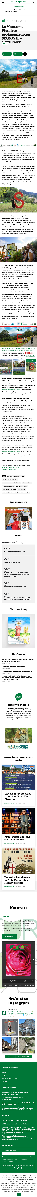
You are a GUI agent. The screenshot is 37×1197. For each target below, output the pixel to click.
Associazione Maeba (13, 476)
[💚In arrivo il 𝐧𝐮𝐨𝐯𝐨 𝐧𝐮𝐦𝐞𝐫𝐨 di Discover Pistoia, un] (10, 1027)
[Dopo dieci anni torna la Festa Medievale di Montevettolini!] (18, 861)
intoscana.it (6, 489)
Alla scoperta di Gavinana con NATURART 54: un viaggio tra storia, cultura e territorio (17, 1138)
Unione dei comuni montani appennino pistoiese (16, 493)
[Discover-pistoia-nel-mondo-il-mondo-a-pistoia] (18, 2)
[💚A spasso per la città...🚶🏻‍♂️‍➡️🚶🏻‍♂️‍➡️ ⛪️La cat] (10, 1045)
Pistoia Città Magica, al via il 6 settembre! (18, 838)
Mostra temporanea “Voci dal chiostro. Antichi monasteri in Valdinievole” (18, 660)
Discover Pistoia (10, 21)
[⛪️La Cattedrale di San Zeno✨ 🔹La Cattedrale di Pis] (27, 1027)
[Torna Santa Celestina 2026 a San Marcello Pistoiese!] (18, 777)
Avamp (22, 476)
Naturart (13, 489)
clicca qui (32, 1185)
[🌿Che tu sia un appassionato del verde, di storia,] (27, 1045)
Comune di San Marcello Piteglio (12, 483)
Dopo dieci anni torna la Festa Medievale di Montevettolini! (17, 880)
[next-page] (34, 11)
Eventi (5, 43)
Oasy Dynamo (21, 489)
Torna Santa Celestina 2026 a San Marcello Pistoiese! (15, 10)
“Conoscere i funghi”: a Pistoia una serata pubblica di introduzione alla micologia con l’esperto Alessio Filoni (17, 677)
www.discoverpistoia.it (9, 469)
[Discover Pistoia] (4, 21)
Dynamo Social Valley (9, 486)
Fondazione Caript (21, 486)
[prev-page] (2, 11)
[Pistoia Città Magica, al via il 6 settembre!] (18, 821)
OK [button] (19, 1194)
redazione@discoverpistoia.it (11, 389)
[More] (25, 54)
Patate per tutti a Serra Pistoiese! (13, 666)
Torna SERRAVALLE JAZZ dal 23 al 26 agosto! (17, 671)
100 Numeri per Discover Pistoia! (15, 1124)
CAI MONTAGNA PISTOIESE (10, 479)
